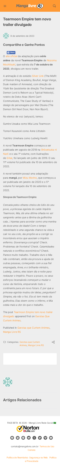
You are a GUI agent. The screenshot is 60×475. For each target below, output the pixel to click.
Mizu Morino (30, 177)
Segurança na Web (38, 457)
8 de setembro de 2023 (22, 36)
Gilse (9, 158)
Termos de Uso (47, 446)
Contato (31, 450)
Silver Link (38, 75)
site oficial (11, 56)
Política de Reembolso (17, 457)
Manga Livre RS (12, 331)
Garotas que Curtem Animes (33, 327)
